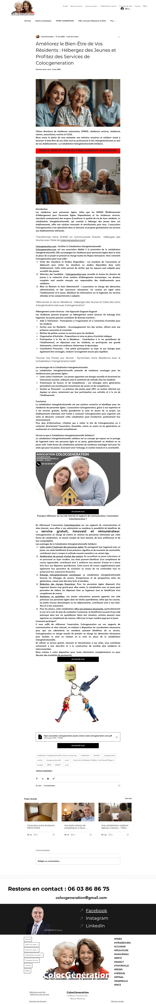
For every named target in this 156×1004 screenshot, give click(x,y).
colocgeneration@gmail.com (81, 897)
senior (67, 760)
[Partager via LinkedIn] (48, 778)
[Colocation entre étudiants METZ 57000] (40, 812)
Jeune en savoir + (31, 950)
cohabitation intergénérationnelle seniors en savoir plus (57, 755)
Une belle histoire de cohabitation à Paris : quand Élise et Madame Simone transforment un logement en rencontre (77, 826)
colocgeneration (109, 755)
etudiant (40, 765)
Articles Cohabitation (43, 21)
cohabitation (85, 755)
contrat (39, 760)
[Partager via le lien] (54, 778)
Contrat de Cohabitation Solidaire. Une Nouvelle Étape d (93, 760)
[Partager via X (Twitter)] (42, 778)
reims (67, 765)
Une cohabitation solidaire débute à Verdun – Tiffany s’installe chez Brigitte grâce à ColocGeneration (114, 826)
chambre (97, 755)
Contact (28, 965)
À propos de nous (31, 960)
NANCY (58, 765)
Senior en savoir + (31, 944)
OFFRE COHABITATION (65, 21)
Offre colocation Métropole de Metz (92, 21)
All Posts (27, 21)
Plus (112, 21)
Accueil (27, 939)
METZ (49, 765)
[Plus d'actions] (119, 36)
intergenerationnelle (53, 760)
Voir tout (128, 798)
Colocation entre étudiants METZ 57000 (41, 826)
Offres (27, 971)
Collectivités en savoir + (33, 955)
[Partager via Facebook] (37, 778)
